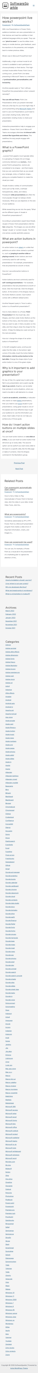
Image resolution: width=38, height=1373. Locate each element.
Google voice (10, 1000)
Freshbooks (9, 859)
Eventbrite (9, 845)
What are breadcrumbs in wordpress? (18, 590)
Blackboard (9, 800)
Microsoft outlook (11, 1131)
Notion (7, 1172)
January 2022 (10, 618)
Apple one (9, 745)
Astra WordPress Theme (19, 1368)
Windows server (11, 1313)
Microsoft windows (12, 1155)
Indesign (8, 1031)
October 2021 (10, 628)
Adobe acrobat (10, 648)
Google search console (13, 976)
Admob (8, 645)
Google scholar (10, 969)
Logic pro (8, 1065)
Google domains (11, 910)
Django (8, 827)
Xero (7, 1334)
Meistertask (9, 1103)
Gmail (7, 869)
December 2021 (11, 621)
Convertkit (9, 824)
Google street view (12, 989)
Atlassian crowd (11, 779)
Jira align (8, 1051)
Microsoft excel (10, 1117)
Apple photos (10, 752)
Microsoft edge (10, 1113)
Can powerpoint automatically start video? (18, 488)
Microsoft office (11, 1127)
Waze (7, 1286)
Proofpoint (9, 1217)
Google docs (10, 907)
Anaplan (8, 697)
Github (7, 865)
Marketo (8, 1100)
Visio (7, 1282)
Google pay (9, 955)
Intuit (7, 1038)
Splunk (7, 1255)
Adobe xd (8, 683)
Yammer (8, 1337)
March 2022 (9, 611)
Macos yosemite (11, 1093)
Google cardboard (11, 886)
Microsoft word (10, 1158)
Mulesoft (8, 1169)
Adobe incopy (10, 669)
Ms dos (8, 1165)
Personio (8, 1193)
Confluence (9, 821)
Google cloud (10, 896)
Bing (7, 790)
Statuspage (9, 1258)
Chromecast (9, 810)
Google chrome (11, 889)
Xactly (7, 1331)
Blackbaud (9, 796)
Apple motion (10, 731)
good (20, 404)
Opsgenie (8, 1186)
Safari (7, 1227)
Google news (10, 952)
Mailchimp (9, 1096)
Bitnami (8, 793)
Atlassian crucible (11, 783)
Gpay (7, 1010)
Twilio (7, 1272)
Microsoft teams (11, 1141)
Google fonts (10, 927)
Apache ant (9, 710)
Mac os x (8, 1072)
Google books (10, 879)
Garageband (9, 862)
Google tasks (10, 993)
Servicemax (9, 1231)
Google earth (10, 917)
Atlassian (8, 772)
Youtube (8, 1341)
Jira (6, 1048)
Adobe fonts (9, 659)
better (19, 401)
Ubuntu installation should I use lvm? (18, 580)
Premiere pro (10, 1210)
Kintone (8, 1055)
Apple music (9, 734)
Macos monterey (11, 1089)
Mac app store (10, 1069)
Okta (7, 1176)
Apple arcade (10, 721)
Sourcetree (9, 1251)
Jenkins (8, 1045)
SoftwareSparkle (19, 5)
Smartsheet (9, 1248)
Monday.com (10, 1162)
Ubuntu (8, 1275)
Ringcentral (9, 1224)
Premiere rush (10, 1213)
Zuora (7, 1355)
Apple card (9, 724)
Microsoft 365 (10, 1107)
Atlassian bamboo (11, 776)
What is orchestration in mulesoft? (17, 594)
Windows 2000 (10, 1300)
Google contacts (11, 900)
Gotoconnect (10, 1003)
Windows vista (10, 1317)
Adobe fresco (10, 662)
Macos (7, 1076)
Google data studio (12, 903)
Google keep (10, 941)
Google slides (10, 986)
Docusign (8, 831)
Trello (7, 1265)
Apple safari (9, 755)
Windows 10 (9, 1293)
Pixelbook (8, 1200)
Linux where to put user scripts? (16, 584)
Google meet (10, 948)
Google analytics (11, 876)
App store (9, 717)
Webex (7, 1289)
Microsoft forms (11, 1120)
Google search (10, 972)
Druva (7, 838)
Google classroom (12, 893)
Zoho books (9, 1348)
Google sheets (10, 979)
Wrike (7, 1327)
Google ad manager (12, 872)
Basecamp (9, 786)
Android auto (10, 703)
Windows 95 (10, 1310)
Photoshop (9, 1196)
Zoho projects (10, 1351)
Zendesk (8, 1344)
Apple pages (9, 748)
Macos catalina (10, 1082)
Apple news (9, 738)
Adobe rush (9, 676)
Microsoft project (11, 1134)
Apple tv (8, 762)
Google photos (10, 958)
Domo (7, 834)
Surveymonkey (10, 1262)
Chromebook (10, 807)
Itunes (7, 1041)
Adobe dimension (11, 655)
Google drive (10, 914)
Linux (7, 1062)
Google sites (9, 982)
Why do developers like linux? (16, 587)
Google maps (10, 945)
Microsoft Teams (26, 109)
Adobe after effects (12, 652)
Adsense (8, 690)
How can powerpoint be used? (18, 542)
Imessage (8, 1020)
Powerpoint (6, 25)
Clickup (8, 814)
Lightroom (9, 1058)
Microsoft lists (10, 1124)
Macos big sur (10, 1079)
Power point (9, 1203)
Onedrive (8, 1182)
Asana (7, 769)
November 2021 (11, 625)
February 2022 (10, 614)
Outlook (8, 1189)
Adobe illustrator (11, 666)
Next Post (19, 469)
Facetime (8, 852)
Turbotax (8, 1269)
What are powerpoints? (15, 514)
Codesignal (9, 817)
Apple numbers (10, 741)
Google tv (8, 996)
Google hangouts (11, 938)
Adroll (7, 686)
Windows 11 (9, 1296)
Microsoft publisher (12, 1138)
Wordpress (9, 1324)
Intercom (8, 1034)
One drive (8, 1179)
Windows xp (9, 1320)
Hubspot (8, 1014)
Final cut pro (9, 855)
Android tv (9, 707)
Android (8, 700)
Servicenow (9, 1234)
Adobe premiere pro (12, 672)
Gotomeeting (10, 1007)
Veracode (8, 1279)
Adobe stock (10, 679)
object (21, 247)
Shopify (8, 1238)
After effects (9, 693)
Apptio (7, 765)
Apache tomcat (10, 714)
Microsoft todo (10, 1148)
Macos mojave (10, 1086)
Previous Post (19, 463)
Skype (7, 1241)
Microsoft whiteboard (13, 1151)
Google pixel (9, 962)
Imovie (7, 1024)
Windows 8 (9, 1306)
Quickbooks (9, 1220)
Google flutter (10, 924)
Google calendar (11, 883)
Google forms (10, 931)
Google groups (10, 934)
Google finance (10, 920)
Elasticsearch (10, 841)
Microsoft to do (11, 1144)
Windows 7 (9, 1303)
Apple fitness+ (10, 728)
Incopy (7, 1027)
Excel (7, 848)
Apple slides (9, 759)
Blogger (8, 803)
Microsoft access (11, 1110)
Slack (7, 1244)
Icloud (7, 1017)
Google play (9, 965)
